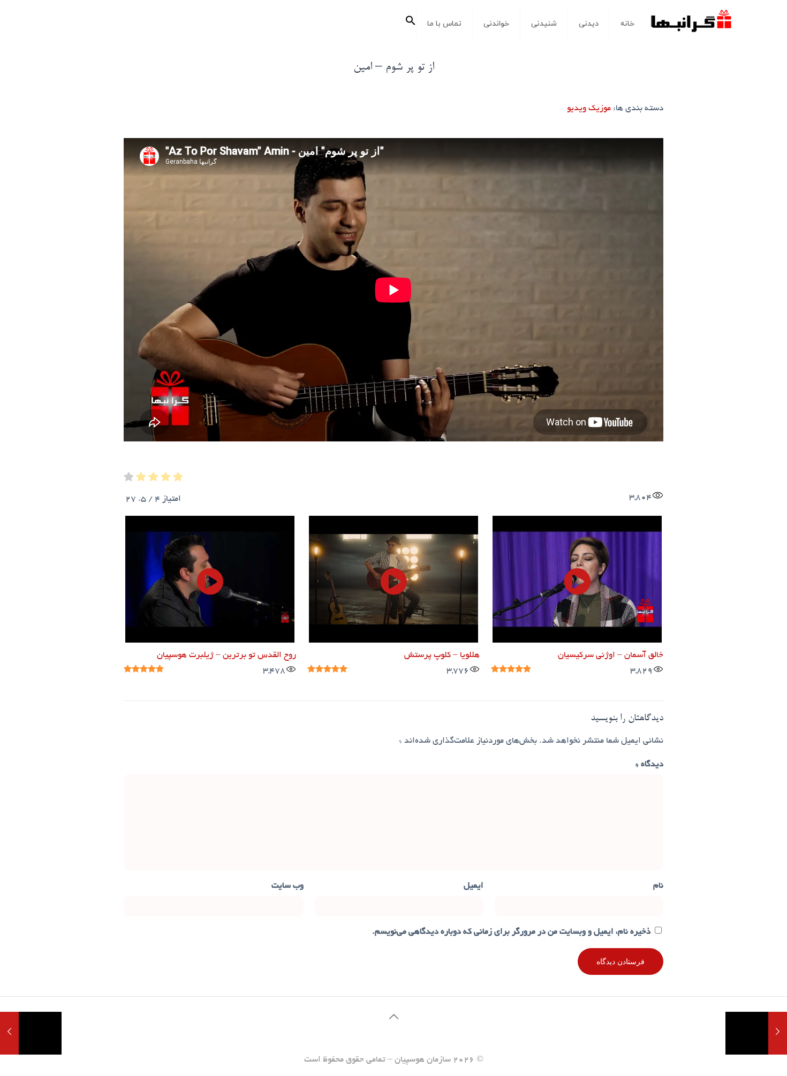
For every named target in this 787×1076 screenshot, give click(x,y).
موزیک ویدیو (589, 108)
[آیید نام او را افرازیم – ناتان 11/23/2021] (31, 1033)
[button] (410, 24)
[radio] (178, 479)
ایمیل (473, 886)
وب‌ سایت (287, 886)
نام (658, 886)
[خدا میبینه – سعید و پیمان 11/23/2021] (756, 1033)
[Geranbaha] (690, 25)
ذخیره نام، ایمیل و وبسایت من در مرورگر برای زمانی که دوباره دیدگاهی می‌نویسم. (511, 932)
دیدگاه (649, 764)
